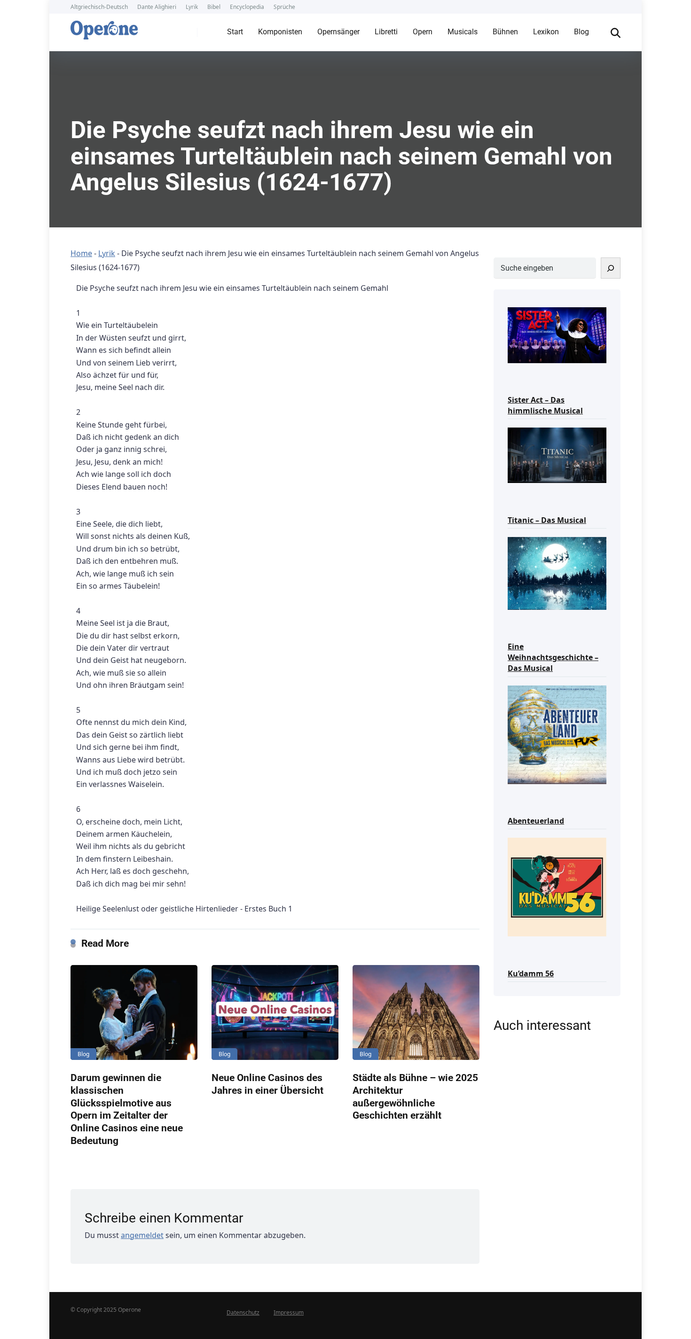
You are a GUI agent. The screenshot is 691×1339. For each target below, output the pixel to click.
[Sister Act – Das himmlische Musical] (557, 334)
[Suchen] (610, 268)
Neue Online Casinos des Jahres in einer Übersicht (267, 1084)
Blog (581, 31)
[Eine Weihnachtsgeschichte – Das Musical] (557, 572)
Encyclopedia (247, 7)
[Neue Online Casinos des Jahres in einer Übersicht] (275, 1012)
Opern (422, 31)
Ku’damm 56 (531, 973)
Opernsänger (338, 31)
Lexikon (546, 31)
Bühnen (505, 31)
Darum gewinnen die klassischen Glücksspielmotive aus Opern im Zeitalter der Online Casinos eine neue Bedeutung (127, 1109)
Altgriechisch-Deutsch (99, 7)
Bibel (213, 7)
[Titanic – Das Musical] (557, 454)
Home (81, 253)
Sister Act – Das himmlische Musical (545, 405)
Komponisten (280, 31)
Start (235, 31)
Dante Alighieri (156, 7)
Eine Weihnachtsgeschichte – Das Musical (553, 657)
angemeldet (142, 1235)
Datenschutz (243, 1312)
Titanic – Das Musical (547, 520)
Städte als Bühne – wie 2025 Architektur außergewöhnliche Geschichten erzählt (415, 1096)
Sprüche (284, 7)
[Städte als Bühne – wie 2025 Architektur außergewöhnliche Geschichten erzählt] (416, 1012)
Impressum (289, 1312)
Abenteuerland (536, 821)
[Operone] (104, 27)
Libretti (386, 31)
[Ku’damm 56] (557, 886)
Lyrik (192, 7)
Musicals (463, 31)
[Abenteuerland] (557, 734)
